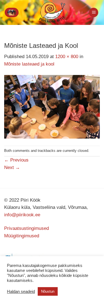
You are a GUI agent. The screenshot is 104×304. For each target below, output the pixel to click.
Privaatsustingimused (26, 228)
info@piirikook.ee (22, 214)
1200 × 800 (66, 56)
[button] (12, 12)
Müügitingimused (21, 235)
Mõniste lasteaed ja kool (29, 64)
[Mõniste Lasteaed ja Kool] (52, 106)
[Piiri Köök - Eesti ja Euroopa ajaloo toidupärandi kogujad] (52, 12)
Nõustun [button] (47, 291)
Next (12, 167)
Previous (16, 160)
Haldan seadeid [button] (21, 291)
